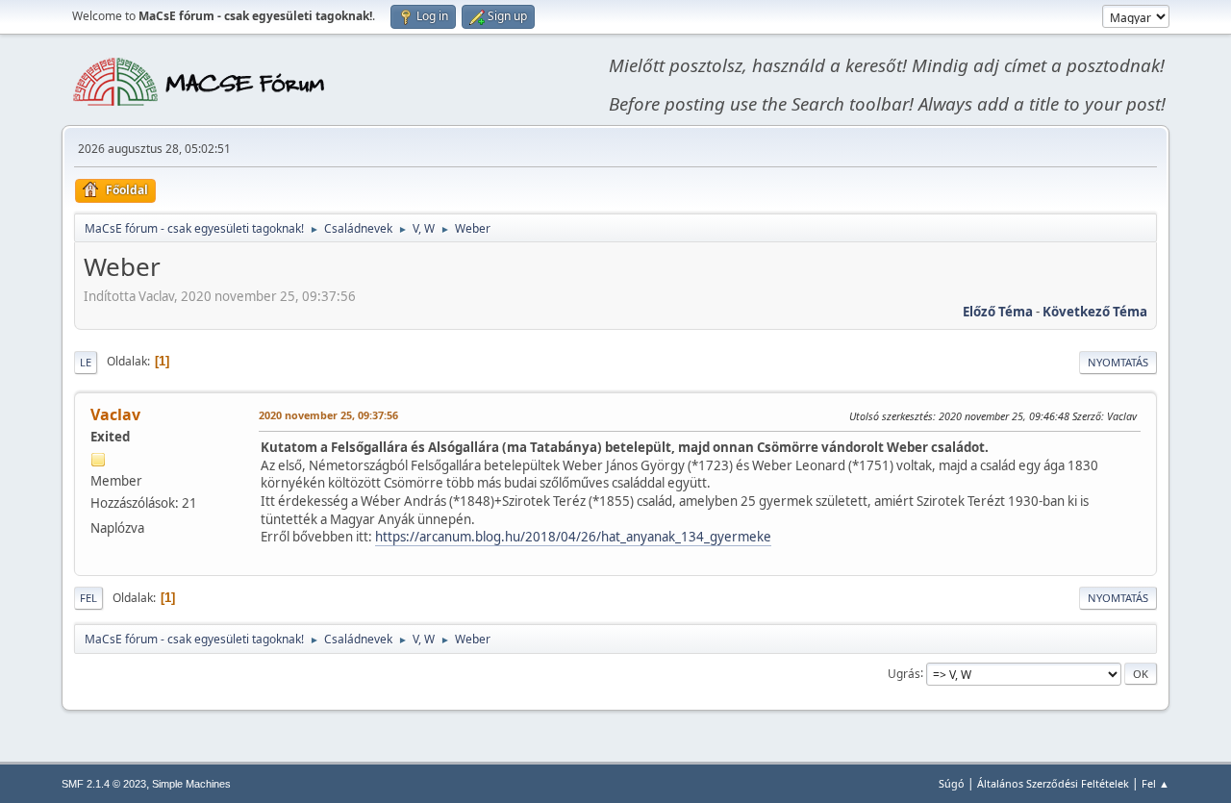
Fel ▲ (1155, 783)
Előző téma (998, 311)
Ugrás (904, 673)
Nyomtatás (1118, 362)
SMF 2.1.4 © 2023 (104, 784)
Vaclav (115, 414)
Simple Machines (191, 784)
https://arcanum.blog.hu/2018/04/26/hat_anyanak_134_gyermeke (573, 536)
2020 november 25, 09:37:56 (328, 415)
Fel (88, 597)
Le (85, 362)
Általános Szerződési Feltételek (1053, 783)
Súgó (952, 783)
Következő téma (1095, 311)
